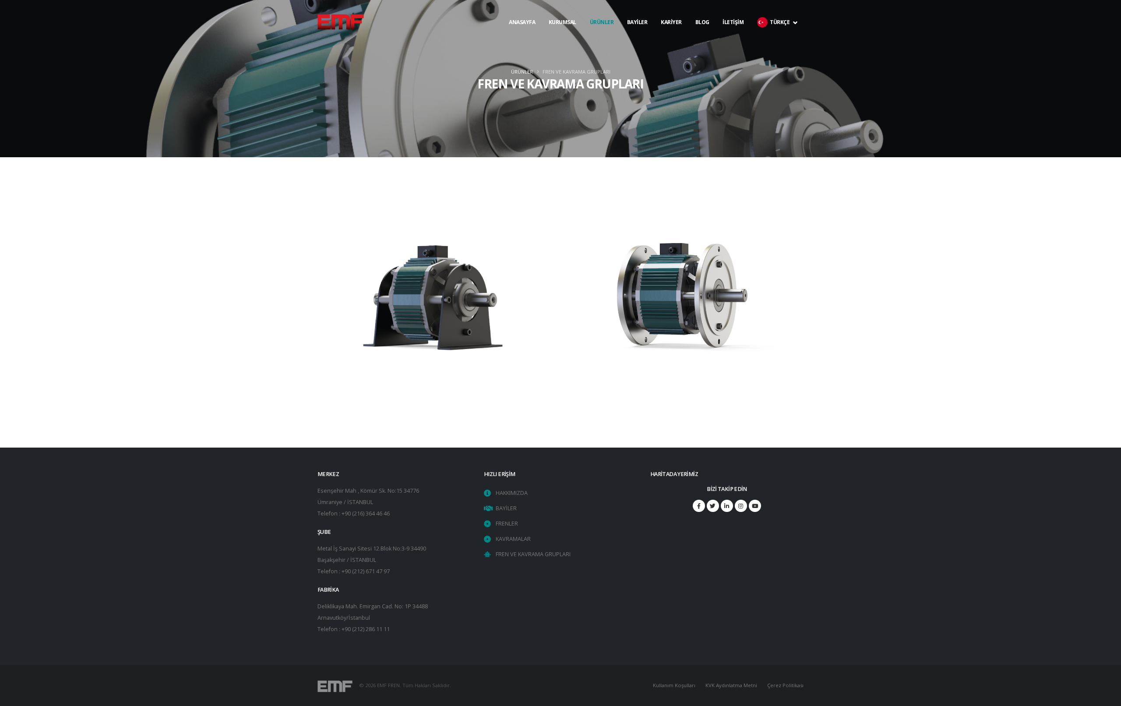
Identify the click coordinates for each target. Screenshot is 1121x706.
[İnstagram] (741, 506)
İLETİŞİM (733, 39)
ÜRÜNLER (602, 22)
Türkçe (780, 39)
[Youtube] (755, 506)
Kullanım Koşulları (674, 685)
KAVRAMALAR (513, 539)
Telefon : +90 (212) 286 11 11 (353, 629)
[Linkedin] (727, 506)
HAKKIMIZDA (512, 493)
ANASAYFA (522, 39)
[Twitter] (713, 506)
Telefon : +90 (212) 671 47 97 (353, 571)
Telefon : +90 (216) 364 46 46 (353, 513)
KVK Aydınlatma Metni (731, 685)
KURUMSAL (562, 39)
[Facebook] (699, 506)
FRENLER (507, 523)
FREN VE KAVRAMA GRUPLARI (533, 554)
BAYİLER (637, 39)
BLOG (702, 39)
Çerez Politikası (785, 685)
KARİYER (671, 39)
